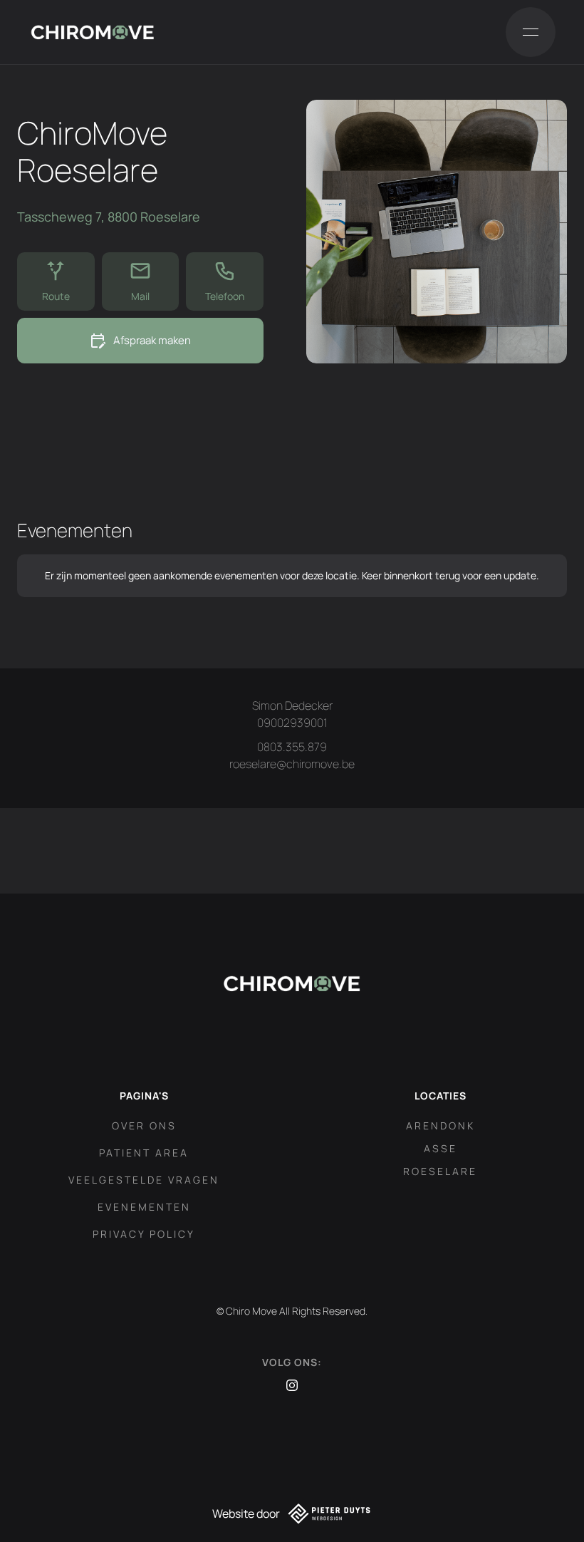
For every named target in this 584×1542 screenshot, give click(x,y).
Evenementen (144, 1207)
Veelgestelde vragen (143, 1179)
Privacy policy (144, 1234)
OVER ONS (144, 1125)
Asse (440, 1148)
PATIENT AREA (144, 1152)
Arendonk (440, 1125)
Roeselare (440, 1171)
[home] (92, 31)
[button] (531, 32)
